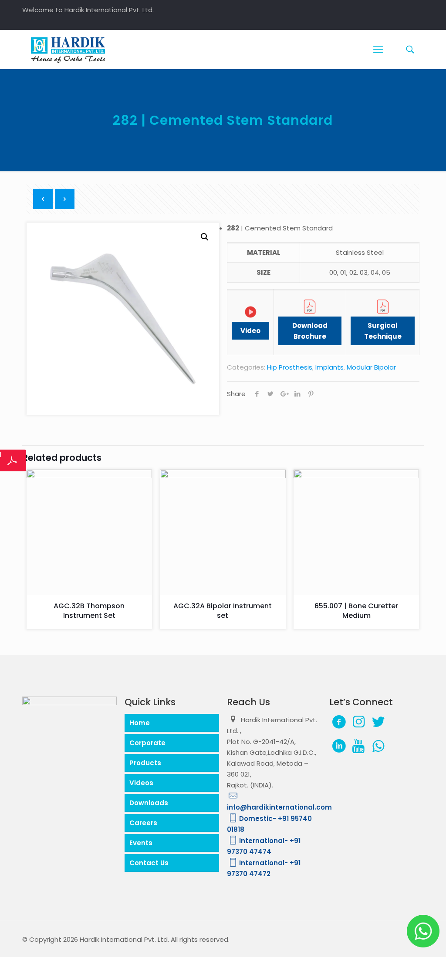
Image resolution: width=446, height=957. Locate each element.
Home (139, 722)
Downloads (148, 802)
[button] (205, 237)
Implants (329, 367)
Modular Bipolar (371, 367)
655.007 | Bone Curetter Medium (356, 610)
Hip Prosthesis (289, 367)
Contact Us (149, 862)
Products (145, 762)
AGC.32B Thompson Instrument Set (89, 610)
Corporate (147, 742)
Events (140, 842)
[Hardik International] (68, 49)
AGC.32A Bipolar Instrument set (222, 610)
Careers (143, 822)
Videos (141, 782)
